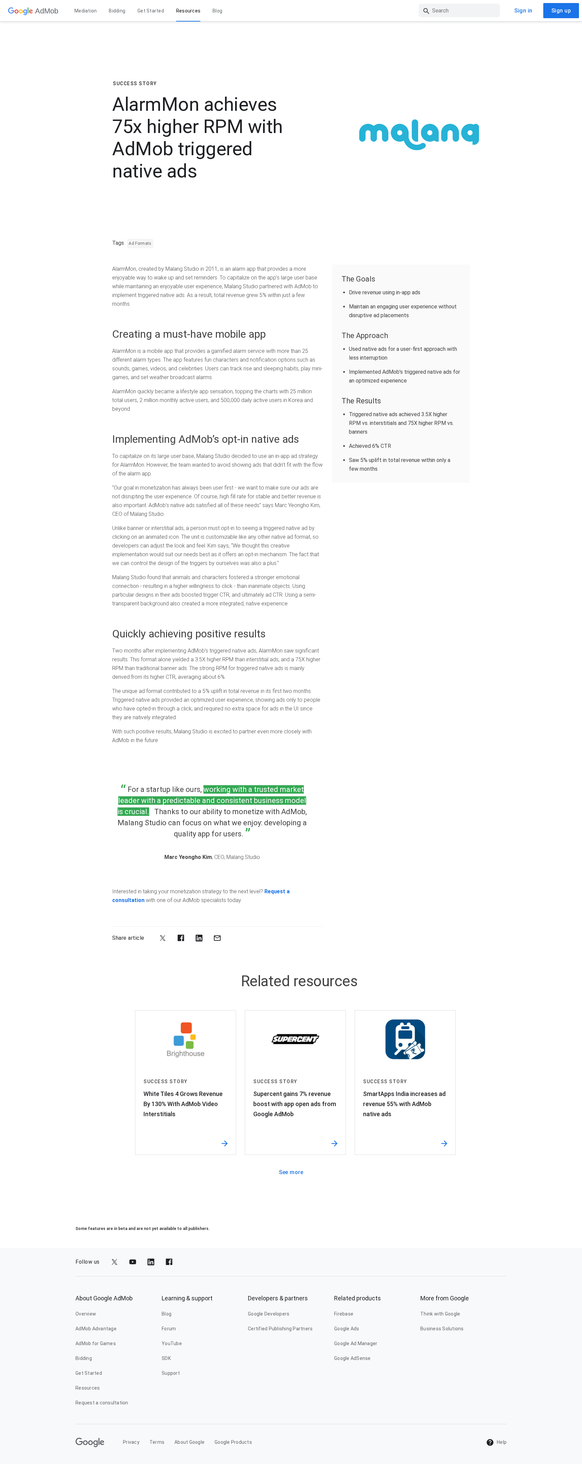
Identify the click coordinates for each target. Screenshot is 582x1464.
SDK (166, 1358)
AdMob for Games (95, 1343)
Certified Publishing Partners (280, 1328)
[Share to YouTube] (132, 1262)
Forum (169, 1328)
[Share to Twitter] (162, 938)
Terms (157, 1442)
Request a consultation (101, 1402)
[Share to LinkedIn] (199, 938)
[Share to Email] (217, 938)
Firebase (343, 1314)
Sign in (523, 10)
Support (171, 1373)
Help (501, 1442)
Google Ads (346, 1328)
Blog (217, 10)
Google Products (233, 1442)
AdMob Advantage (96, 1328)
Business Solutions (442, 1328)
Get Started (150, 10)
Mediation (85, 10)
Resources (188, 10)
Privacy (131, 1442)
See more (291, 1172)
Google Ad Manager (355, 1343)
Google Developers (268, 1314)
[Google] (20, 10)
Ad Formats (140, 243)
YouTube (172, 1343)
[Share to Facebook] (180, 938)
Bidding (117, 10)
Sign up (561, 10)
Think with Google (440, 1314)
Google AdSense (352, 1358)
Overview (85, 1314)
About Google (189, 1442)
